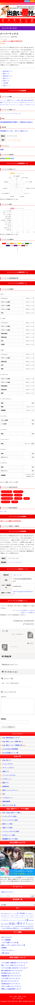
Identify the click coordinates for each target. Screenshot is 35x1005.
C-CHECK (15, 501)
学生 (19, 926)
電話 (2, 149)
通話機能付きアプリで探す (10, 839)
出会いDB (17, 756)
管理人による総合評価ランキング (11, 989)
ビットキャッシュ (18, 491)
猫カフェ (19, 928)
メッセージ (6, 102)
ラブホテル (4, 920)
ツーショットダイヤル (14, 562)
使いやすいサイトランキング (9, 981)
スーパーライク (13, 917)
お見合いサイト (7, 915)
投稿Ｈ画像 (27, 100)
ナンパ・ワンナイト (5, 113)
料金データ (6, 80)
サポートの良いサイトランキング (11, 986)
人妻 (26, 920)
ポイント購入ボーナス (22, 131)
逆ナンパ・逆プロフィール (27, 104)
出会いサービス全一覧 (8, 805)
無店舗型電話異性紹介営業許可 (9, 122)
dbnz (32, 624)
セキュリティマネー (6, 491)
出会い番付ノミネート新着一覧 (12, 741)
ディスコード (25, 917)
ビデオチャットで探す (8, 835)
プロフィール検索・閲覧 (16, 100)
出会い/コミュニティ (7, 892)
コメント (3, 696)
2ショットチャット (14, 102)
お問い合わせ (5, 953)
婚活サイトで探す (7, 824)
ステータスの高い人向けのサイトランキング (14, 968)
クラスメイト (6, 917)
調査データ (6, 73)
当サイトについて (6, 937)
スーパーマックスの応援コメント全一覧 (24, 610)
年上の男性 (27, 926)
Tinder (22, 913)
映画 (8, 928)
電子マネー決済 (5, 501)
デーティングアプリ (8, 767)
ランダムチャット (7, 797)
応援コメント (7, 85)
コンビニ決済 (18, 495)
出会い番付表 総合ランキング (11, 737)
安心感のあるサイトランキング (10, 983)
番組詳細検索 (6, 801)
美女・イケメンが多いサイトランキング (13, 965)
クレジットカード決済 (7, 495)
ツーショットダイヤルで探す (10, 831)
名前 (17, 719)
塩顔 (30, 924)
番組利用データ (7, 76)
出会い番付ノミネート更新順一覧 (13, 745)
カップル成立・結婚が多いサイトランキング (14, 962)
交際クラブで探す (7, 827)
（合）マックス (17, 575)
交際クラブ (5, 771)
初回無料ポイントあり (7, 131)
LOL (15, 913)
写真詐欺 (6, 924)
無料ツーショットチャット (10, 790)
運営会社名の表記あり (27, 122)
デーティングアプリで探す (10, 820)
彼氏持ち (4, 928)
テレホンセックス (16, 113)
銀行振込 (26, 498)
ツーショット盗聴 (5, 100)
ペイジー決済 (18, 498)
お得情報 (5, 83)
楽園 (11, 928)
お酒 (12, 915)
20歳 (2, 913)
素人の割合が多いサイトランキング (11, 970)
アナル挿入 (21, 915)
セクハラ (19, 917)
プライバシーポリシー (7, 950)
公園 (30, 920)
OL (18, 913)
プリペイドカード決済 (7, 498)
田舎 (22, 928)
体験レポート (7, 78)
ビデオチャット (6, 779)
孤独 (16, 926)
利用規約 (4, 948)
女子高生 (5, 926)
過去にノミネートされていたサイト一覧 (13, 945)
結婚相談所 (27, 928)
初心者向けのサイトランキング (10, 973)
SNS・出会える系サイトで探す (11, 812)
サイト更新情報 (6, 940)
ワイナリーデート (12, 920)
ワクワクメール (20, 920)
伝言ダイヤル (23, 102)
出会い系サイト (6, 760)
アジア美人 (15, 915)
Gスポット (11, 913)
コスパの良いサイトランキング (10, 978)
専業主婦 (22, 926)
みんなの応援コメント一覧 (10, 752)
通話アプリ (5, 782)
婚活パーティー (11, 926)
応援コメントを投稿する (28, 612)
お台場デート (31, 913)
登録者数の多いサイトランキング (11, 976)
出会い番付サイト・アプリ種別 (17, 809)
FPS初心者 (5, 913)
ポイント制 (3, 511)
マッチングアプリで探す (9, 816)
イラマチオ (26, 915)
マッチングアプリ (7, 764)
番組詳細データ (7, 71)
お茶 (2, 915)
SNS (3, 794)
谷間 (32, 928)
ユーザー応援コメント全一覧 (9, 942)
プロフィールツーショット (12, 104)
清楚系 (14, 928)
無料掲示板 (5, 786)
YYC (26, 913)
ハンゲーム (31, 917)
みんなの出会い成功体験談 (10, 749)
